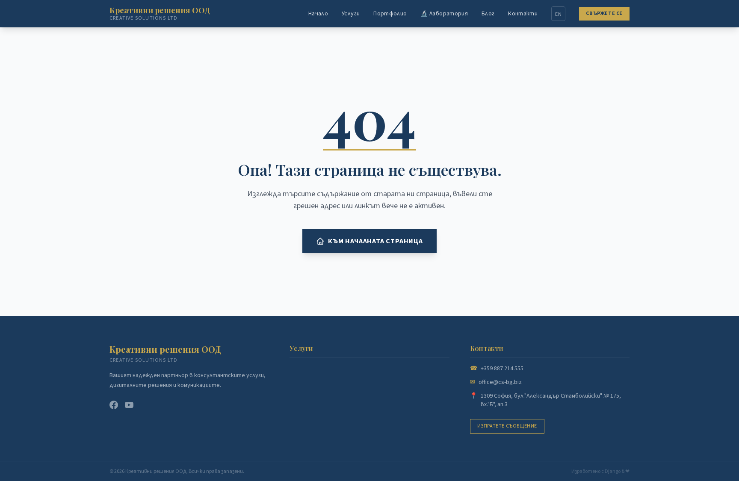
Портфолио (390, 13)
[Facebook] (113, 405)
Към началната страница (375, 241)
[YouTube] (129, 405)
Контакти (523, 13)
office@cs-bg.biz (500, 382)
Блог (488, 13)
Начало (318, 13)
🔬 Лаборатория (444, 13)
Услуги (351, 13)
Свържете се (604, 13)
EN (558, 14)
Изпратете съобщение (507, 426)
